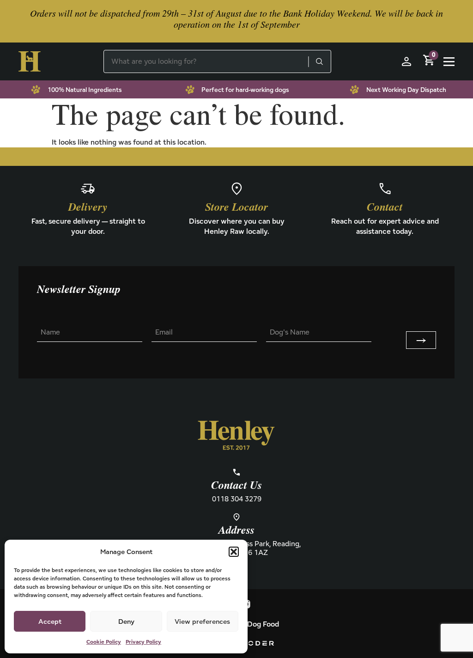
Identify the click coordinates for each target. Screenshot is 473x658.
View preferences (202, 621)
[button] (233, 551)
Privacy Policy (143, 641)
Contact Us (236, 485)
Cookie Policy (103, 641)
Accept (49, 621)
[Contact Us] (236, 472)
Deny (126, 621)
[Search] (319, 61)
